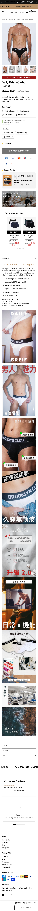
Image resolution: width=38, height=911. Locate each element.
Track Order (6, 840)
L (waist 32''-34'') (8, 137)
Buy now (13, 232)
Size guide (5, 848)
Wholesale (5, 862)
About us (5, 857)
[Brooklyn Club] (19, 12)
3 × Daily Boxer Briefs (14, 236)
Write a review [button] (19, 790)
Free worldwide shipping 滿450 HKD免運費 (19, 2)
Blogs (3, 859)
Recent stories (7, 864)
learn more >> (6, 124)
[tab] (17, 248)
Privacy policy (6, 867)
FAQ (3, 845)
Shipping (4, 842)
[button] (3, 12)
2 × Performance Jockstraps (29, 237)
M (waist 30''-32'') (22, 133)
